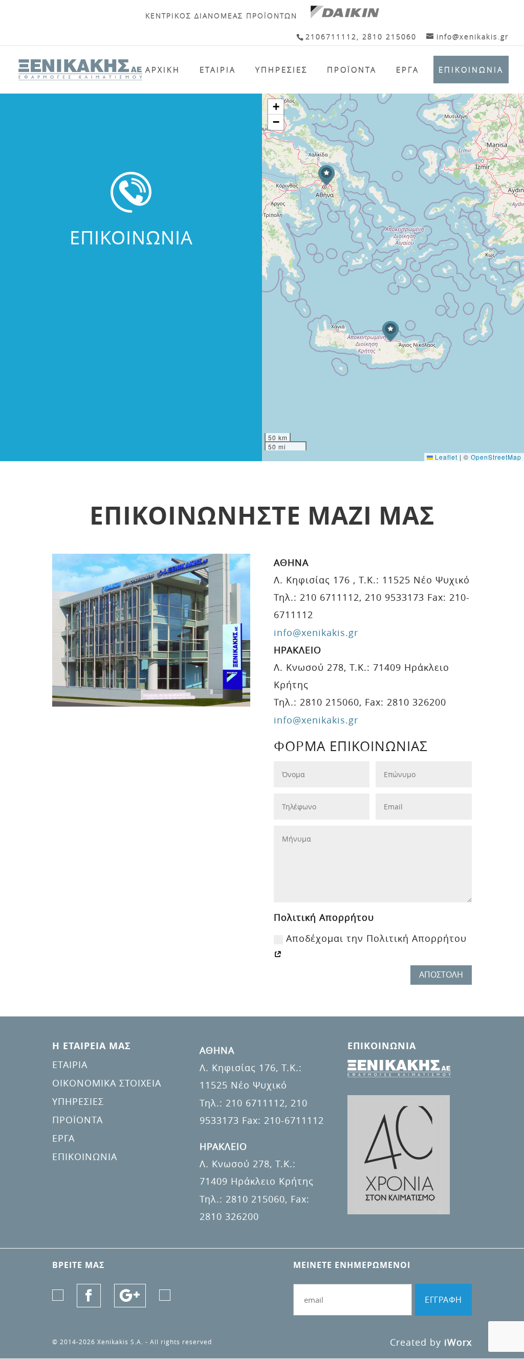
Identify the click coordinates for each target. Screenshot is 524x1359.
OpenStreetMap (496, 456)
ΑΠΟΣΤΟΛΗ (441, 974)
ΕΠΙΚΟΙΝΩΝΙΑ (471, 69)
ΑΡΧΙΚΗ (162, 69)
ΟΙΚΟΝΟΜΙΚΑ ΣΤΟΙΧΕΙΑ (106, 1083)
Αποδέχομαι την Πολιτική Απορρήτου (376, 938)
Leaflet (445, 456)
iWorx (458, 1342)
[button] (326, 175)
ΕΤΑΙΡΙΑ (218, 69)
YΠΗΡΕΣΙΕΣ (281, 69)
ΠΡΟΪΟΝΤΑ (352, 69)
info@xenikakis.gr (316, 632)
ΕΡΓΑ (407, 69)
